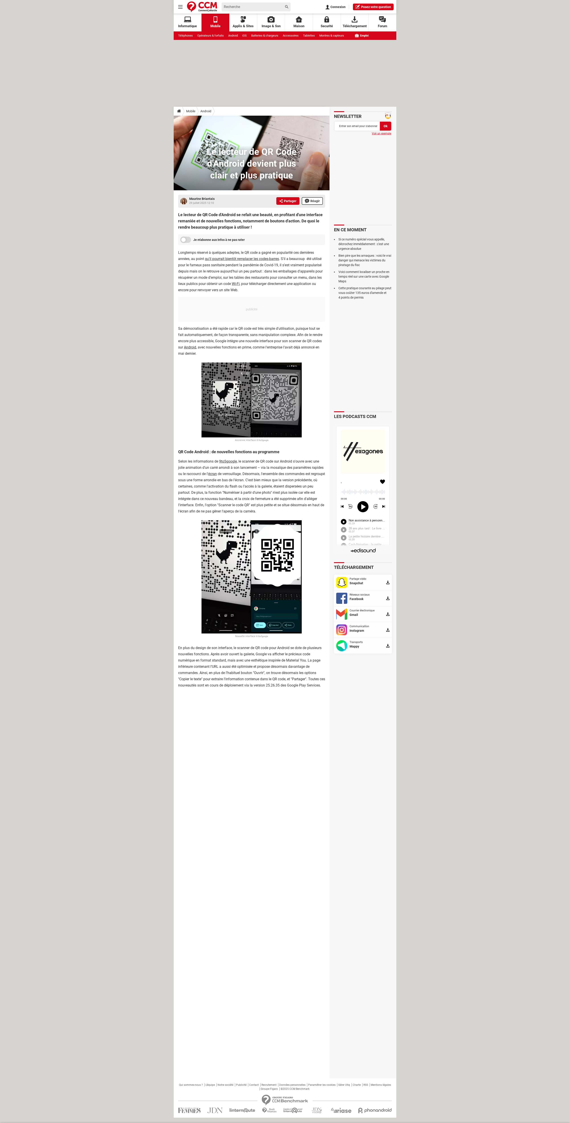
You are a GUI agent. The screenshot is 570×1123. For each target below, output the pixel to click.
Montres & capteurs (331, 35)
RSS (365, 1084)
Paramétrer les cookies (322, 1084)
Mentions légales (381, 1084)
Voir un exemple (381, 133)
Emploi (363, 35)
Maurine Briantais (202, 199)
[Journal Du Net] (215, 1110)
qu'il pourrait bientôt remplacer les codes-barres (242, 259)
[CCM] (202, 6)
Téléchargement (355, 26)
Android (233, 35)
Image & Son (271, 26)
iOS (244, 35)
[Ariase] (341, 1110)
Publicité (241, 1084)
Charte (357, 1084)
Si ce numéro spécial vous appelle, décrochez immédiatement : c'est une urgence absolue (363, 244)
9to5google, (228, 461)
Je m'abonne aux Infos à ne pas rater (219, 240)
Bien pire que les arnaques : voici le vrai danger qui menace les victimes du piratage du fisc (364, 260)
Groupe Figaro (269, 1088)
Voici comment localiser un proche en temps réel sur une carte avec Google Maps (363, 276)
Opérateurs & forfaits (210, 35)
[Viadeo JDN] (316, 1110)
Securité (327, 26)
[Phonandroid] (375, 1110)
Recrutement (269, 1084)
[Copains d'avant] (293, 1110)
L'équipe (210, 1084)
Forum (382, 26)
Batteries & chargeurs (264, 35)
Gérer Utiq (344, 1084)
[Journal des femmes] (189, 1110)
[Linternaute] (242, 1110)
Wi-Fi (236, 284)
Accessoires (291, 35)
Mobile (190, 111)
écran (212, 474)
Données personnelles (292, 1084)
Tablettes (309, 35)
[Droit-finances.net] (269, 1110)
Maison (298, 26)
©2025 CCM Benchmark (295, 1088)
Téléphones (185, 35)
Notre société (225, 1084)
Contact (254, 1084)
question (376, 7)
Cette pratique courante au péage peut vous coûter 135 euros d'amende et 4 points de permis (364, 292)
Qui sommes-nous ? (191, 1084)
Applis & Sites (243, 26)
